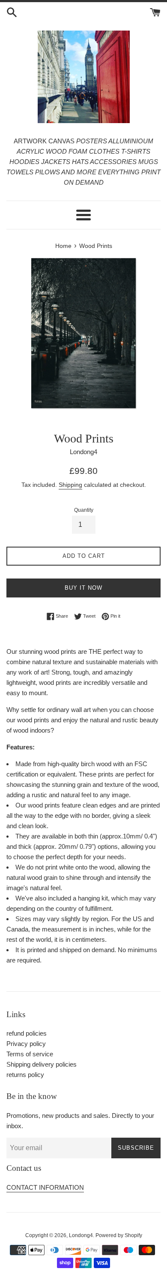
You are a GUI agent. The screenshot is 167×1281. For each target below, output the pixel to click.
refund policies (26, 1033)
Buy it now (83, 588)
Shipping (70, 484)
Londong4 (81, 1235)
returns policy (25, 1074)
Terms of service (29, 1054)
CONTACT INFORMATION (45, 1187)
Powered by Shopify (118, 1235)
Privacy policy (26, 1043)
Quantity (83, 510)
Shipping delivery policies (41, 1064)
